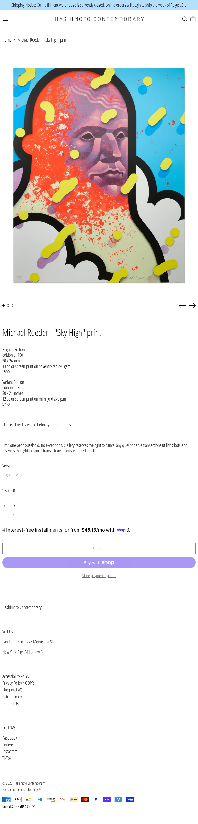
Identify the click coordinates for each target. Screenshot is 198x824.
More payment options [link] (99, 575)
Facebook (9, 738)
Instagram (9, 751)
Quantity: (9, 506)
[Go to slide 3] (13, 305)
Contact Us (10, 703)
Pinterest (8, 745)
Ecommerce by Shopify (27, 789)
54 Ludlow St (34, 652)
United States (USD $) (16, 806)
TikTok (6, 758)
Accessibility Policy (15, 676)
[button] (185, 19)
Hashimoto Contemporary (22, 607)
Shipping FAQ (12, 690)
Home (6, 40)
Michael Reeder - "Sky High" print (42, 40)
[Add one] (24, 516)
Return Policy (12, 697)
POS (4, 789)
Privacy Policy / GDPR (18, 683)
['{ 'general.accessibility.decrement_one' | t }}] (4, 516)
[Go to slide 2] (8, 305)
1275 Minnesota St (39, 642)
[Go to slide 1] (3, 305)
